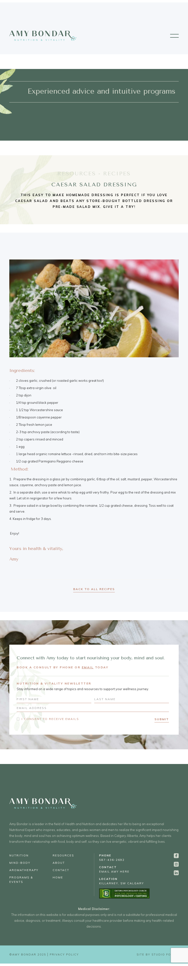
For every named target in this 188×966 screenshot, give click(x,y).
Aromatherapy (23, 870)
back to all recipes (94, 589)
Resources (63, 855)
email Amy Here (114, 869)
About (59, 863)
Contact (61, 870)
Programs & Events (21, 880)
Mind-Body (19, 863)
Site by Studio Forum (158, 954)
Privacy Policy (64, 954)
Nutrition (19, 855)
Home (58, 877)
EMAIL (88, 667)
